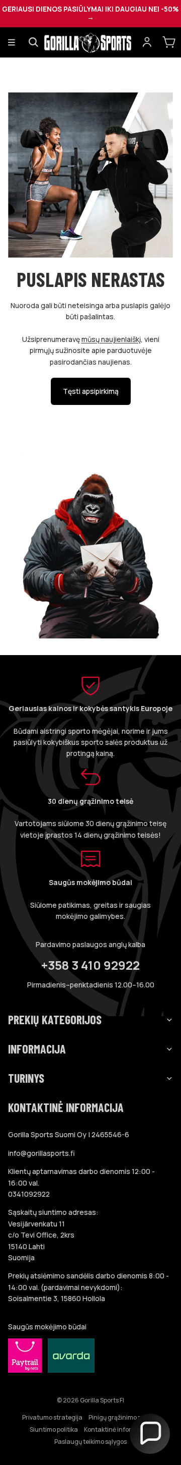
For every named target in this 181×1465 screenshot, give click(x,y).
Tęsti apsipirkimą (91, 391)
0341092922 (29, 1194)
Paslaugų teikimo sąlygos (90, 1441)
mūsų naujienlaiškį (111, 339)
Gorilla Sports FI (102, 1400)
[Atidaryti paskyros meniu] (147, 42)
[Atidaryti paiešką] (33, 42)
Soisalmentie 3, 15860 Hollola (56, 1298)
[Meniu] (11, 42)
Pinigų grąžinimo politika (123, 1417)
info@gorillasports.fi (41, 1153)
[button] (150, 1434)
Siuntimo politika (54, 1429)
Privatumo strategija (52, 1417)
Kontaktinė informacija (117, 1429)
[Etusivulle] (90, 42)
